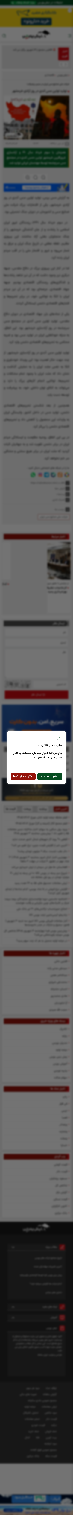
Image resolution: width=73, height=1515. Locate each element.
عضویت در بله (49, 776)
